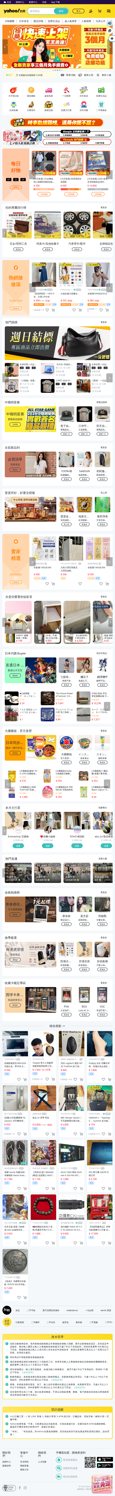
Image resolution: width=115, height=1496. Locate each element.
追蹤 (18, 845)
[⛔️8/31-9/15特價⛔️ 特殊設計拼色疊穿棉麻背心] (56, 825)
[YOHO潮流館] (77, 830)
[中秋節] (103, 133)
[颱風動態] (67, 133)
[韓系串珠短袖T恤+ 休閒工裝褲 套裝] (43, 820)
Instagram (25, 1487)
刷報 (6, 1310)
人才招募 (42, 1461)
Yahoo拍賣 (14, 11)
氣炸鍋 (79, 1322)
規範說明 (28, 1372)
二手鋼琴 (35, 1322)
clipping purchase (53, 310)
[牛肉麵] (67, 141)
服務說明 (6, 1465)
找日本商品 (101, 653)
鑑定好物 (38, 21)
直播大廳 (103, 858)
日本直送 (24, 21)
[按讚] (28, 630)
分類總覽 (9, 21)
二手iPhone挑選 (23, 74)
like (47, 310)
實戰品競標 (101, 402)
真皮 (18, 1310)
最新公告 (24, 1469)
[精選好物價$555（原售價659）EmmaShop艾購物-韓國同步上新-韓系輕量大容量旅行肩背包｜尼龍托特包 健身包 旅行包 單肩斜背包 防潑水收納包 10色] (27, 816)
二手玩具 (51, 1322)
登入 (78, 11)
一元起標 (89, 1310)
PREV (4, 233)
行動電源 (20, 1322)
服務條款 (80, 1489)
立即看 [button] (15, 424)
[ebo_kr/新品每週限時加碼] (106, 830)
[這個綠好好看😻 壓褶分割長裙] (56, 816)
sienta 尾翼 (106, 1310)
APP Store (105, 1459)
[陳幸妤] (85, 141)
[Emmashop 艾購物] (18, 830)
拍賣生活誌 (54, 21)
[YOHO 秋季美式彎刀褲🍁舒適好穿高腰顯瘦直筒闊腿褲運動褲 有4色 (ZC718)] (86, 825)
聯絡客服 (24, 1465)
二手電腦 (93, 1322)
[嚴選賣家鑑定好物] (57, 47)
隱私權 (88, 1489)
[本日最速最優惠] (102, 1484)
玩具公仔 (100, 21)
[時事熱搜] (57, 122)
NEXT (110, 233)
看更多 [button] (15, 469)
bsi (9, 1488)
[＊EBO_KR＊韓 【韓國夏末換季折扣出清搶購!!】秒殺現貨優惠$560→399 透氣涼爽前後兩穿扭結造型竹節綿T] (102, 820)
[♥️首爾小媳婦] (48, 830)
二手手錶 (31, 1310)
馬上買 (104, 492)
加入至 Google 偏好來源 (110, 31)
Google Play (105, 1465)
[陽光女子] (48, 133)
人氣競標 (86, 21)
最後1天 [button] (66, 434)
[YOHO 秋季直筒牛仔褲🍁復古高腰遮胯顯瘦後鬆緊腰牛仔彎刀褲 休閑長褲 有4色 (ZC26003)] (72, 820)
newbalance (72, 1310)
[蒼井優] (85, 133)
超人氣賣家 (71, 21)
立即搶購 (44, 194)
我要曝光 (15, 187)
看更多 (104, 207)
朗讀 (110, 23)
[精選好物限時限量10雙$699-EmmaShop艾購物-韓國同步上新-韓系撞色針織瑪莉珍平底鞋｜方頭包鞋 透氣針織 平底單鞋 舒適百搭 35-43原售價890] (14, 820)
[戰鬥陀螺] (103, 141)
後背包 (65, 1322)
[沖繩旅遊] (48, 141)
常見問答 (24, 1461)
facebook (19, 1487)
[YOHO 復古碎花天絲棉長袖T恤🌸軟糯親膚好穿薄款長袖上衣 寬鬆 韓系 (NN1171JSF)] (86, 816)
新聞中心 (6, 1461)
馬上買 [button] (66, 524)
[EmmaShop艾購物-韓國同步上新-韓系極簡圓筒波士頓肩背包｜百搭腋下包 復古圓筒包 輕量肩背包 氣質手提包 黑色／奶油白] (27, 825)
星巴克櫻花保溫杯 (51, 1310)
